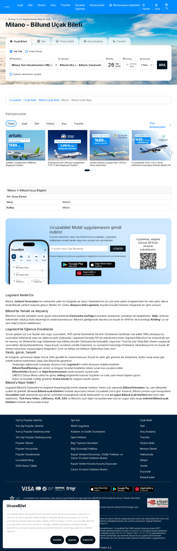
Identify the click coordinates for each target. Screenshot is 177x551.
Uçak (20, 5)
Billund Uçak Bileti (49, 100)
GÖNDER (118, 248)
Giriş (157, 8)
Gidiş (110, 59)
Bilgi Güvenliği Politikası (84, 448)
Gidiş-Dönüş (35, 51)
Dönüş (128, 59)
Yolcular (146, 59)
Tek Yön (17, 51)
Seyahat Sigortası (80, 7)
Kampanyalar (97, 5)
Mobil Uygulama (80, 425)
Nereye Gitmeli (148, 448)
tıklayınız (103, 523)
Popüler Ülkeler (24, 442)
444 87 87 (120, 533)
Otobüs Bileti (147, 442)
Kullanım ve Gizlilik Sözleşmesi (88, 431)
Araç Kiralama (147, 431)
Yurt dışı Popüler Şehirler (30, 425)
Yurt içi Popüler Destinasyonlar (33, 431)
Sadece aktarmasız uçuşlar (27, 74)
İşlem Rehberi (78, 437)
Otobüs (42, 5)
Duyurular (145, 471)
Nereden (16, 59)
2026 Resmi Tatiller (26, 465)
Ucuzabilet (15, 100)
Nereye (65, 59)
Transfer (65, 5)
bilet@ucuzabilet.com (132, 530)
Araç (53, 5)
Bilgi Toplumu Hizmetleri (84, 442)
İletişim (144, 460)
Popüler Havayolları (27, 448)
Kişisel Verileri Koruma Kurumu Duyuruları (94, 463)
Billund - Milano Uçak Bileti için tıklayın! (27, 82)
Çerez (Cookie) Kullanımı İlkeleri (89, 469)
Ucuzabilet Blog (25, 460)
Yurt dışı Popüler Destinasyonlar (34, 437)
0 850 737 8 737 (140, 533)
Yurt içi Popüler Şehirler (29, 420)
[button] (167, 6)
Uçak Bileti (30, 100)
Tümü (11, 123)
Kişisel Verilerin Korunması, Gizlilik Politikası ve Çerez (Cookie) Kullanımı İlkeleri (97, 456)
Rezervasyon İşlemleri (126, 5)
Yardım (146, 8)
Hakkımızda (146, 454)
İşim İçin (75, 420)
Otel (30, 5)
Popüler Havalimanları (28, 454)
